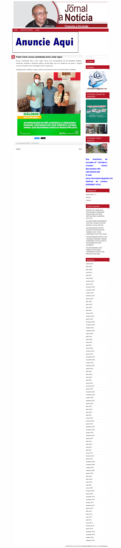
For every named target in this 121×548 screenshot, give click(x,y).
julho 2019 (89, 511)
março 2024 (89, 348)
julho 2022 (89, 406)
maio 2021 (89, 447)
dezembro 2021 (90, 427)
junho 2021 (89, 444)
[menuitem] (15, 30)
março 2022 (89, 418)
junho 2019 (89, 514)
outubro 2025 (90, 293)
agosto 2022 (89, 403)
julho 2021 (89, 441)
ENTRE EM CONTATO (26, 30)
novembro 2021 (90, 429)
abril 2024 (89, 345)
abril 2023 (89, 380)
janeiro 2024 (89, 354)
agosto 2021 (89, 438)
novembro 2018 (90, 534)
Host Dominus (103, 546)
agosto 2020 (89, 473)
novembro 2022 (90, 395)
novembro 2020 (90, 464)
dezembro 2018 (90, 531)
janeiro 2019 (89, 528)
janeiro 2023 (89, 389)
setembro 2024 (90, 330)
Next (80, 149)
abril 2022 (89, 415)
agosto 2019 (89, 508)
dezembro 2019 (90, 496)
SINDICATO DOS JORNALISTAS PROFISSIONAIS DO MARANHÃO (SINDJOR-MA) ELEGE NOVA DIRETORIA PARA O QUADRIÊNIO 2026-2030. (95, 214)
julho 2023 (89, 371)
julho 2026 (89, 266)
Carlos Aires (35, 143)
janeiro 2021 (89, 459)
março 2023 (89, 383)
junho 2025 (89, 304)
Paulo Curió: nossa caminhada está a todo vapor (39, 57)
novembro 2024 (90, 325)
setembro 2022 (90, 400)
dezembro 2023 (90, 357)
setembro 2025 (90, 295)
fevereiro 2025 (90, 316)
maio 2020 (89, 482)
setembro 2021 (90, 435)
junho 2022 (89, 409)
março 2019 (89, 523)
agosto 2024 (89, 333)
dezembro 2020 (90, 461)
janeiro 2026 (89, 284)
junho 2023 (89, 374)
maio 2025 (89, 307)
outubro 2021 (90, 432)
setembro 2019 (90, 505)
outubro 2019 (90, 502)
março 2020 (89, 488)
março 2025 (89, 313)
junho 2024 (89, 339)
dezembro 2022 (90, 392)
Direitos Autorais (87, 546)
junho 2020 (89, 479)
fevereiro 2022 (90, 421)
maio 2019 (89, 517)
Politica (88, 200)
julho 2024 (89, 336)
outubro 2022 (90, 397)
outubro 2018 (90, 537)
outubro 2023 (90, 363)
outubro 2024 (90, 328)
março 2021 (89, 453)
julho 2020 (89, 476)
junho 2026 (89, 269)
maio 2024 (89, 342)
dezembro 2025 (90, 287)
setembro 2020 (90, 470)
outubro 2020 (90, 467)
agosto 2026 (89, 263)
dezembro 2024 (90, 322)
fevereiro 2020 (90, 491)
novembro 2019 (90, 499)
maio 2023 (89, 377)
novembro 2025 (90, 290)
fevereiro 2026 (90, 281)
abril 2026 (89, 275)
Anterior (18, 149)
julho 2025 (89, 301)
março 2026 (89, 278)
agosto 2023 (89, 368)
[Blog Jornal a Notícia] (60, 14)
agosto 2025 (89, 298)
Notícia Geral (89, 194)
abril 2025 (89, 310)
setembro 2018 (90, 540)
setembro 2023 (90, 365)
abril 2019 (89, 520)
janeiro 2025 (89, 319)
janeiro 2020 (89, 494)
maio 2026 (89, 272)
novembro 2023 (90, 360)
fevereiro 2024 (90, 351)
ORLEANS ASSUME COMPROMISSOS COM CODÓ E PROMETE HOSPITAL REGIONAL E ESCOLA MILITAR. (96, 223)
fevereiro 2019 (90, 526)
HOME (15, 30)
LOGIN (37, 30)
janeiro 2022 (89, 424)
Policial (88, 197)
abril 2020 (89, 485)
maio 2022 (89, 412)
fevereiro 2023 (90, 386)
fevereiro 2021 (90, 456)
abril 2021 (89, 450)
